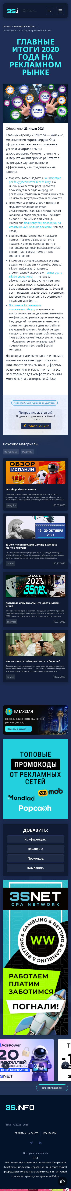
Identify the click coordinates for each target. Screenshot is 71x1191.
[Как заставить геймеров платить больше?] (35, 656)
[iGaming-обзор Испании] (35, 484)
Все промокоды (52, 1088)
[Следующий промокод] (65, 1065)
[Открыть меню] (60, 11)
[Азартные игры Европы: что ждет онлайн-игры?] (35, 599)
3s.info (62, 1167)
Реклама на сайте (26, 1133)
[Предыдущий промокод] (5, 1065)
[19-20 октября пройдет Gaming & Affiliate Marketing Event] (35, 541)
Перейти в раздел (18, 728)
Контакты (49, 1133)
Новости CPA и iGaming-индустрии (34, 402)
